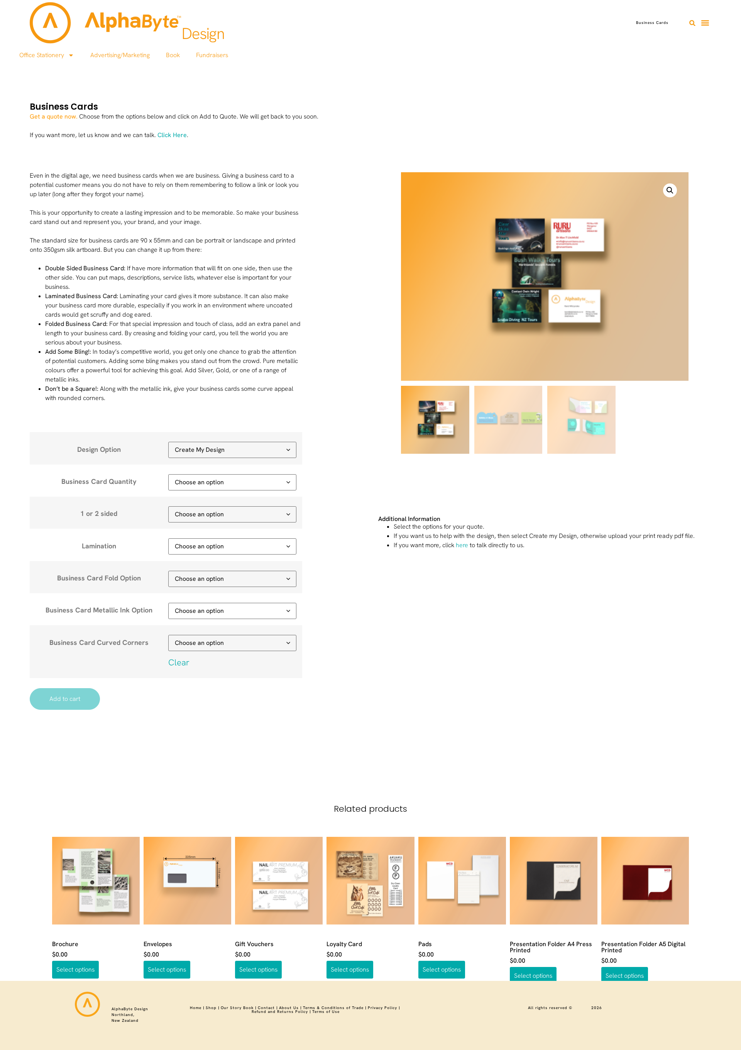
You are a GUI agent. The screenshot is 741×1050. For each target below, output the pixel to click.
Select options (75, 969)
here (462, 545)
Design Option (99, 449)
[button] (692, 23)
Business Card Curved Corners (99, 642)
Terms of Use (326, 1012)
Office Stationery (41, 55)
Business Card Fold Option (99, 578)
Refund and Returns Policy (280, 1012)
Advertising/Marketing (120, 55)
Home (195, 1008)
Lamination (99, 546)
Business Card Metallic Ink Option (99, 610)
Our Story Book (237, 1008)
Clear (178, 662)
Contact (266, 1008)
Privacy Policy (382, 1008)
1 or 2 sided (98, 513)
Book (173, 55)
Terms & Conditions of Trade (333, 1008)
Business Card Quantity (99, 481)
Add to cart (64, 699)
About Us (289, 1008)
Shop (211, 1008)
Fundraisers (212, 55)
